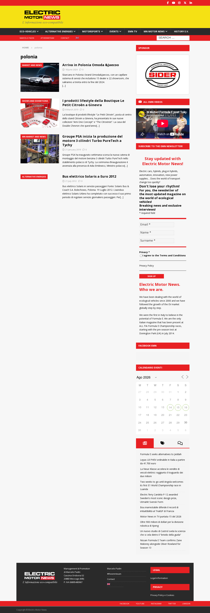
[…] (64, 85)
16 (185, 407)
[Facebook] (168, 3)
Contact (65, 38)
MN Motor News (154, 31)
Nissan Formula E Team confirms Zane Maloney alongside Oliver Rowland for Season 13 (161, 544)
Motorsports (91, 31)
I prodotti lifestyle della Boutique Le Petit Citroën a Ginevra (93, 102)
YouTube (140, 603)
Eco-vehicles (28, 31)
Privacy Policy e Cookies (162, 595)
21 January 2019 (73, 149)
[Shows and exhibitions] (40, 113)
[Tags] (162, 443)
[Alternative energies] (40, 188)
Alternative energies (59, 31)
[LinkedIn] (191, 3)
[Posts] (145, 443)
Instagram (156, 603)
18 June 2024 (71, 69)
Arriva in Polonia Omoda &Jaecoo (90, 65)
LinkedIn (186, 603)
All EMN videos (152, 101)
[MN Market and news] (40, 148)
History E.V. (181, 31)
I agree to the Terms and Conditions (164, 255)
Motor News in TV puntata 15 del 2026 (160, 516)
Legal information (159, 578)
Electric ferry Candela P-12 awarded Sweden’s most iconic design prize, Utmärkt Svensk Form (159, 498)
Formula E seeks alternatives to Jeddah (160, 454)
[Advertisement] (136, 16)
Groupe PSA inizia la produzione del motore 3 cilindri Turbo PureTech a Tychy (92, 140)
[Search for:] (173, 37)
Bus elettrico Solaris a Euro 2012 (89, 176)
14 (170, 407)
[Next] (182, 74)
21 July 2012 (71, 181)
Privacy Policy (146, 265)
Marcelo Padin (27, 38)
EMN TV (132, 31)
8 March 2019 (71, 109)
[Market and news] (40, 77)
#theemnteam (47, 38)
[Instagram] (179, 3)
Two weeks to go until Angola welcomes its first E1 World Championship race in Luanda (161, 485)
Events (114, 31)
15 (178, 407)
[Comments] (180, 443)
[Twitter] (185, 3)
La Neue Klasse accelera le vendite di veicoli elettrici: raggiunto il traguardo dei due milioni (161, 472)
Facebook (124, 603)
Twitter (172, 603)
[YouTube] (173, 3)
